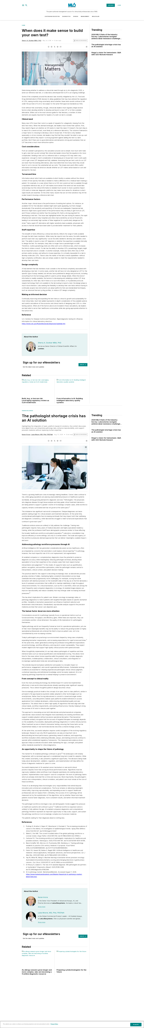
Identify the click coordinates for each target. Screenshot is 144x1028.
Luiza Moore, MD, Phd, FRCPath (42, 434)
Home (23, 25)
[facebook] (48, 47)
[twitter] (54, 47)
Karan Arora (26, 434)
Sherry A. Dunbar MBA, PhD (31, 40)
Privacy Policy (54, 1024)
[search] (26, 5)
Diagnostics (66, 16)
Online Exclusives (27, 410)
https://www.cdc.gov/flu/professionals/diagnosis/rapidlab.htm (43, 324)
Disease (75, 16)
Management (85, 16)
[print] (86, 47)
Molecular (95, 16)
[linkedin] (51, 47)
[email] (60, 47)
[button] (23, 5)
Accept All (135, 1024)
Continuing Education (52, 16)
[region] (72, 1024)
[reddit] (57, 47)
